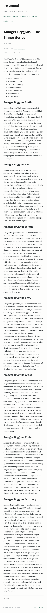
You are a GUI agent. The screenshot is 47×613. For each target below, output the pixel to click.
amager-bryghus (19, 49)
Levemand (11, 5)
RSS (35, 607)
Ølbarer (34, 17)
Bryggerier (7, 17)
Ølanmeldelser (25, 17)
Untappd (41, 607)
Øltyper (15, 17)
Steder (5, 21)
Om (11, 21)
